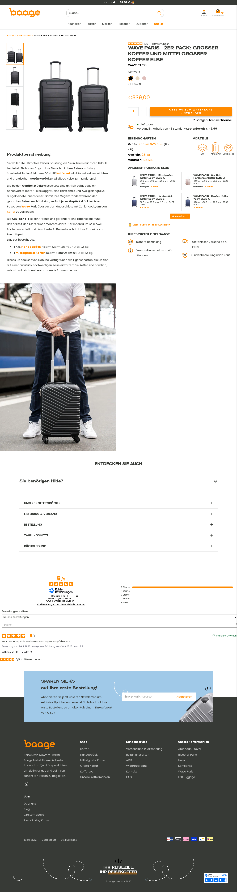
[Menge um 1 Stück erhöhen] (142, 110)
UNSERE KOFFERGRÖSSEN (42, 503)
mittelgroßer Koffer (30, 253)
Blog (27, 809)
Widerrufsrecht (136, 766)
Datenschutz (49, 840)
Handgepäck (31, 247)
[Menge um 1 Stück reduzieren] (142, 112)
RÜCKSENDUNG (35, 546)
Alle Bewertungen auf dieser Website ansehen (61, 604)
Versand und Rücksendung (144, 749)
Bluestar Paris (187, 755)
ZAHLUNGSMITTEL (37, 535)
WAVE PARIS (137, 65)
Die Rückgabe (69, 840)
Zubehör (142, 24)
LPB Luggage (186, 777)
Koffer (91, 24)
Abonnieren (184, 697)
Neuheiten (74, 24)
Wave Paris (185, 772)
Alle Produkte (23, 35)
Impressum (30, 840)
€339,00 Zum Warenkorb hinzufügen (191, 111)
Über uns (30, 804)
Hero (181, 760)
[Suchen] (159, 13)
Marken (107, 24)
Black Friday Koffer (36, 820)
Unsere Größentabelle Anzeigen (151, 224)
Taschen (124, 24)
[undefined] (77, 596)
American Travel (189, 749)
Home (10, 35)
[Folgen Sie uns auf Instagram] (26, 784)
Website (120, 881)
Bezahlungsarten (137, 755)
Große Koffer (89, 766)
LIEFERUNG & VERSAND (40, 514)
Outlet (158, 24)
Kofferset (86, 772)
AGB (129, 760)
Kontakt (131, 772)
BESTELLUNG (33, 524)
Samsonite (185, 766)
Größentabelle (34, 815)
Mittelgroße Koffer (92, 760)
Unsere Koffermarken (95, 777)
